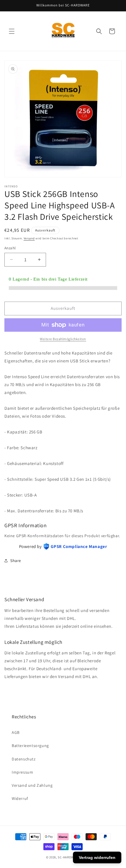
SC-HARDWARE (69, 857)
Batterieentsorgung (30, 745)
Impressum (22, 772)
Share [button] (15, 560)
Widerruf (20, 798)
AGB (16, 732)
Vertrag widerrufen (97, 857)
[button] (11, 31)
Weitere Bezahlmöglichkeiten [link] (63, 339)
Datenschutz (24, 759)
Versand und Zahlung (32, 785)
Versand (29, 238)
